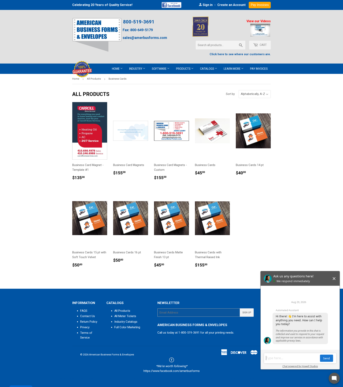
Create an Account (231, 5)
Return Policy (88, 321)
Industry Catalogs (125, 321)
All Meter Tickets (125, 316)
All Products (94, 78)
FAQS (83, 311)
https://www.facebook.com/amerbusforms (172, 371)
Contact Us (87, 316)
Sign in (208, 5)
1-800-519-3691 (188, 332)
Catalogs (207, 68)
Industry (136, 68)
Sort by (230, 94)
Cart (263, 44)
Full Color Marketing (127, 327)
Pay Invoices (259, 68)
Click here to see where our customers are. (240, 54)
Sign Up (246, 312)
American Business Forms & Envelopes (111, 354)
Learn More (232, 68)
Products (183, 68)
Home (116, 68)
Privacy (85, 327)
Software (159, 68)
